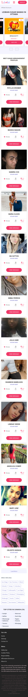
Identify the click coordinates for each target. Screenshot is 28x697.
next (17, 49)
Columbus (17, 586)
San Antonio (12, 602)
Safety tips (4, 650)
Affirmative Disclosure (7, 658)
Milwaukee (21, 602)
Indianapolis (12, 590)
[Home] (5, 2)
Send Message (14, 102)
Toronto (4, 623)
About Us (4, 661)
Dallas (17, 598)
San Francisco (13, 582)
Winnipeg (18, 623)
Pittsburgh (5, 598)
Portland (12, 594)
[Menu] (14, 2)
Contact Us (4, 641)
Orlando (4, 586)
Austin (12, 598)
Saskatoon (5, 621)
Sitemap (3, 639)
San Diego (5, 582)
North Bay (18, 616)
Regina (17, 619)
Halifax (4, 616)
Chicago (4, 590)
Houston (4, 602)
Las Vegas (20, 590)
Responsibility (5, 656)
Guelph (4, 613)
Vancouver (5, 626)
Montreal (18, 613)
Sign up (22, 2)
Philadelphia (20, 594)
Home (3, 636)
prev (11, 49)
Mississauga (5, 619)
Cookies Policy (5, 653)
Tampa (11, 586)
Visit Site (14, 42)
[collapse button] (14, 571)
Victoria (17, 621)
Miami (21, 582)
